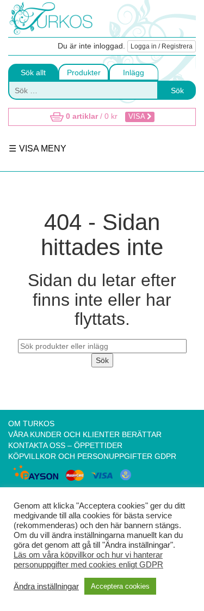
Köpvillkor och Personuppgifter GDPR (92, 456)
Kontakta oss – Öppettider (65, 445)
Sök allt (33, 72)
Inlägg (133, 72)
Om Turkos (31, 423)
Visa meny (41, 148)
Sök (177, 90)
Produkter (84, 72)
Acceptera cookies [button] (120, 586)
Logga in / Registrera (162, 46)
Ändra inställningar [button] (46, 586)
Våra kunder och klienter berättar (85, 434)
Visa (137, 116)
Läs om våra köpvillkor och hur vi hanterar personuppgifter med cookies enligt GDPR (88, 559)
